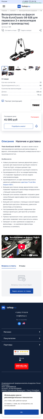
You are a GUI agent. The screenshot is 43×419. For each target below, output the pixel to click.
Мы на (21, 358)
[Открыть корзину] (38, 6)
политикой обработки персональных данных (18, 407)
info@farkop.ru (21, 316)
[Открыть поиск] (9, 6)
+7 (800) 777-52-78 (29, 1)
